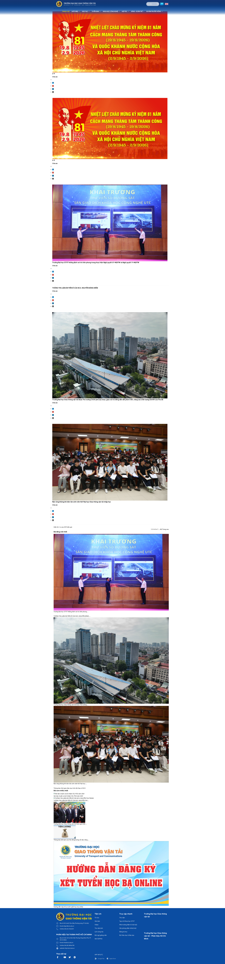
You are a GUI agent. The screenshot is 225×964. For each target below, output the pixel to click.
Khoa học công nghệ (110, 11)
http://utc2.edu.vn (70, 948)
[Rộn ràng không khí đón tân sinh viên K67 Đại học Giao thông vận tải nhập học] (109, 462)
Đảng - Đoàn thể (136, 11)
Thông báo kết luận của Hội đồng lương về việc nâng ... (71, 840)
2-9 (53, 74)
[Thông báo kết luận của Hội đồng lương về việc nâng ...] (65, 832)
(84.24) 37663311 (69, 929)
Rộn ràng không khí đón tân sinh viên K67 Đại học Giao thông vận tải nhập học (81, 502)
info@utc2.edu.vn (68, 942)
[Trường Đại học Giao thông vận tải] (76, 4)
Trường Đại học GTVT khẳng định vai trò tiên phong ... (71, 612)
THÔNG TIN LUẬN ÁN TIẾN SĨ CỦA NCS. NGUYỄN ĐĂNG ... (72, 616)
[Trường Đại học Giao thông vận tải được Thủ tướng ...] (111, 660)
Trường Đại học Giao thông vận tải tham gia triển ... (70, 824)
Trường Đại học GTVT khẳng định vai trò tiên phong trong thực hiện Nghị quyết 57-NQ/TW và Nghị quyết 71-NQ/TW (95, 262)
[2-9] (109, 42)
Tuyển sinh (95, 11)
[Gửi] (157, 3)
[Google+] (53, 86)
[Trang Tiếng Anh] (166, 4)
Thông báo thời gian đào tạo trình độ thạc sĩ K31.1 (70, 788)
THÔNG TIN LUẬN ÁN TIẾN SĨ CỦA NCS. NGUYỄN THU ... (71, 800)
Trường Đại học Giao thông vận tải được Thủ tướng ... (71, 705)
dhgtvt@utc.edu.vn (68, 926)
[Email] (53, 92)
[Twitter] (53, 83)
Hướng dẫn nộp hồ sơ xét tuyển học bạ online (68, 907)
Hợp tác (124, 11)
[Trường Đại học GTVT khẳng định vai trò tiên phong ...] (111, 572)
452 (161, 529)
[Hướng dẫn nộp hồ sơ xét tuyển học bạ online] (111, 873)
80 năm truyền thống (153, 11)
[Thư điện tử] (161, 4)
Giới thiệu (75, 11)
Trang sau (165, 529)
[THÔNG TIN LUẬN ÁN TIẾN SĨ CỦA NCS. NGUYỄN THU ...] (74, 798)
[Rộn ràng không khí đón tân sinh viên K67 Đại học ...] (111, 744)
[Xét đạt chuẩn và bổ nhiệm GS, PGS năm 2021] (69, 794)
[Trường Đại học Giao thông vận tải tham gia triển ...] (69, 812)
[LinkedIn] (53, 89)
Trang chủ (66, 11)
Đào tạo (85, 11)
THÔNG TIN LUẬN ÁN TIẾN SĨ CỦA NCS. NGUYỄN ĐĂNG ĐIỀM (75, 288)
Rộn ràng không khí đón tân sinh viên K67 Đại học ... (70, 784)
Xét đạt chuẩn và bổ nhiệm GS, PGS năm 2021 (68, 796)
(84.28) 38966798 (69, 945)
